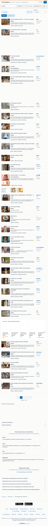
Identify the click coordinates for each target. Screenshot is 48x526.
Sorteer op (36, 10)
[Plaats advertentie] (45, 2)
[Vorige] (18, 397)
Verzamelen (10, 15)
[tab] (28, 12)
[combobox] (8, 6)
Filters (5, 15)
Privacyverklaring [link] (15, 511)
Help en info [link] (13, 2)
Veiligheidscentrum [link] (24, 2)
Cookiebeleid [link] (23, 511)
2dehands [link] (32, 514)
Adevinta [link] (26, 514)
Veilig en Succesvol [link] (24, 509)
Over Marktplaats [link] (6, 514)
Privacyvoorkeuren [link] (32, 511)
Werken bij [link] (14, 514)
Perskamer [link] (20, 514)
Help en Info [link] (32, 509)
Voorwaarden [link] (18, 2)
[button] (41, 2)
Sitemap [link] (43, 514)
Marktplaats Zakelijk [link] (14, 509)
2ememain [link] (38, 514)
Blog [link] (7, 509)
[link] (5, 2)
